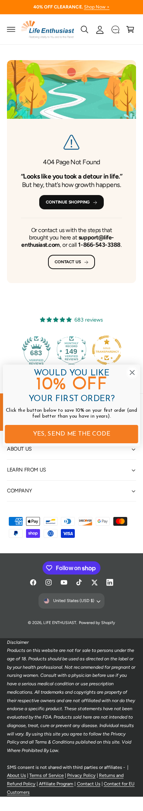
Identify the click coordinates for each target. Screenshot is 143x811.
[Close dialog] (132, 372)
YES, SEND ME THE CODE (71, 434)
